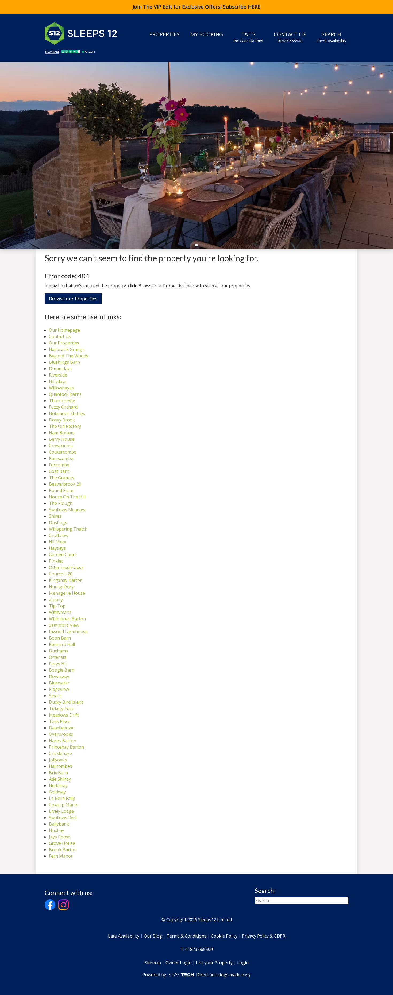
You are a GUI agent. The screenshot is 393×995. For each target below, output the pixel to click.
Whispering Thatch (68, 529)
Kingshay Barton (66, 580)
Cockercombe (62, 452)
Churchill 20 (60, 574)
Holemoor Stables (67, 413)
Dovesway (59, 676)
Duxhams (58, 651)
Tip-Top (57, 606)
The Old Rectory (65, 426)
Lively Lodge (61, 811)
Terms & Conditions (186, 936)
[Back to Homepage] (85, 33)
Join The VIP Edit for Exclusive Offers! (197, 6)
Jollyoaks (58, 760)
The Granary (61, 478)
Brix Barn (58, 773)
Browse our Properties (73, 298)
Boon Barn (60, 638)
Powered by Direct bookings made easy (196, 975)
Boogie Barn (61, 670)
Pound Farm (61, 490)
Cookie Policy (224, 936)
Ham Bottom (62, 433)
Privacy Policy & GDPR (263, 936)
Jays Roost (59, 837)
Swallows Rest (63, 817)
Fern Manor (61, 856)
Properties (164, 34)
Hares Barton (62, 741)
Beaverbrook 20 (65, 484)
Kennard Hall (62, 644)
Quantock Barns (65, 394)
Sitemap (153, 963)
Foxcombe (59, 465)
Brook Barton (63, 850)
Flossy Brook (62, 420)
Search (331, 37)
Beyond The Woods (68, 356)
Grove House (62, 843)
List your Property (214, 963)
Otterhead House (66, 567)
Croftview (58, 535)
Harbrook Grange (67, 349)
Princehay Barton (66, 747)
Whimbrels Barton (67, 619)
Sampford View (64, 625)
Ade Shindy (60, 779)
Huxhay (56, 830)
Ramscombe (61, 458)
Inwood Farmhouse (68, 631)
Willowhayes (61, 388)
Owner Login (178, 963)
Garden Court (62, 554)
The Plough (60, 503)
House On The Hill (67, 497)
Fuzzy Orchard (63, 407)
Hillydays (58, 381)
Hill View (57, 542)
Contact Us (290, 37)
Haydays (57, 548)
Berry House (61, 439)
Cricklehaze (60, 753)
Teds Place (59, 721)
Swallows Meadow (67, 510)
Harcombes (60, 766)
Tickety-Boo (61, 708)
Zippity (56, 599)
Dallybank (59, 824)
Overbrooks (61, 734)
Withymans (60, 612)
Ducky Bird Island (66, 702)
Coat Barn (59, 471)
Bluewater (59, 683)
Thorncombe (62, 401)
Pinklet (56, 561)
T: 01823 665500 (196, 949)
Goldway (57, 792)
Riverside (58, 375)
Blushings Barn (64, 362)
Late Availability (123, 936)
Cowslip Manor (64, 805)
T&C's (248, 37)
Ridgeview (59, 689)
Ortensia (57, 657)
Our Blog (153, 936)
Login (243, 963)
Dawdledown (62, 728)
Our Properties (64, 343)
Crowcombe (61, 445)
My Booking (206, 34)
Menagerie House (67, 593)
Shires (55, 516)
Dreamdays (60, 368)
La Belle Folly (62, 798)
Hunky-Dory (61, 587)
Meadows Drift (64, 715)
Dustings (58, 522)
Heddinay (58, 785)
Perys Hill (58, 664)
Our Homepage (64, 330)
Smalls (55, 696)
